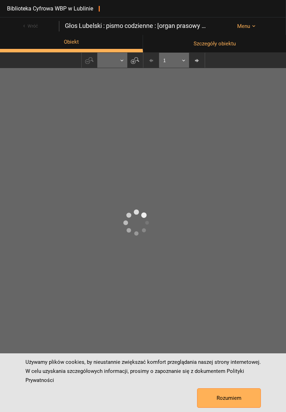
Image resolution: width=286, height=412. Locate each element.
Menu (243, 26)
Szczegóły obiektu (215, 44)
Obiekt (71, 42)
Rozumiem (229, 398)
